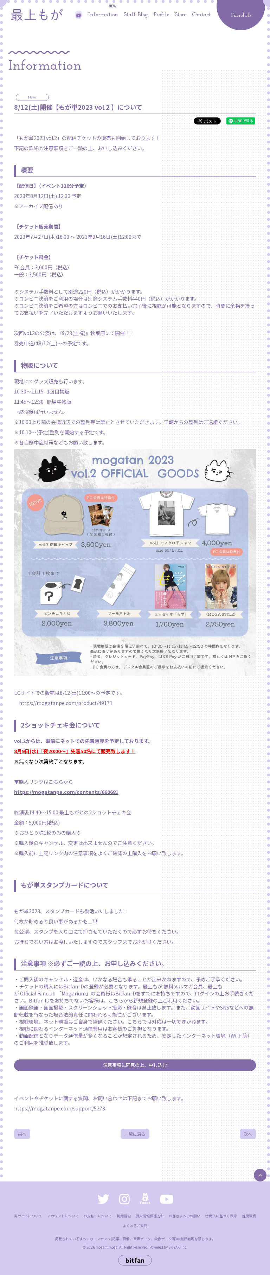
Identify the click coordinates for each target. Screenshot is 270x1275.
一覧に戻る (135, 1134)
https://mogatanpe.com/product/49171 (65, 702)
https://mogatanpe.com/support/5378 (59, 1108)
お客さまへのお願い (184, 1215)
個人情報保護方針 (150, 1215)
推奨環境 (249, 1215)
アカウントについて (63, 1215)
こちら (116, 1000)
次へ (248, 1134)
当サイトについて (28, 1215)
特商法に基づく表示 (221, 1215)
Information (103, 15)
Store (180, 15)
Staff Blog (136, 15)
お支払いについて (98, 1215)
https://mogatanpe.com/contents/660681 (66, 791)
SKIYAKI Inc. (177, 1247)
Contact (201, 15)
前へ (22, 1134)
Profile (161, 15)
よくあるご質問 (135, 1225)
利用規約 (124, 1215)
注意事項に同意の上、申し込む (135, 1065)
